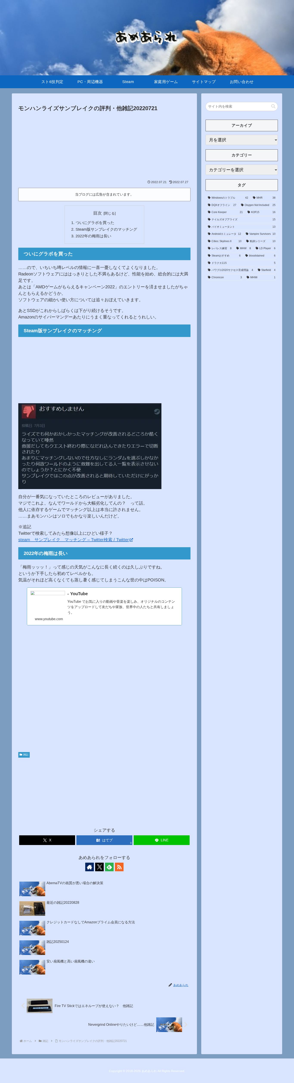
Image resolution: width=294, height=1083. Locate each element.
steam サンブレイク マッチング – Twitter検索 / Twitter (73, 539)
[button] (273, 106)
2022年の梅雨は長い (93, 236)
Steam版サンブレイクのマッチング (106, 229)
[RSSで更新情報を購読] (119, 867)
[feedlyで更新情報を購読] (109, 867)
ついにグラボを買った (95, 223)
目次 (97, 213)
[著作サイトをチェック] (89, 867)
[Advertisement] (104, 145)
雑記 (25, 754)
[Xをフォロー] (99, 867)
